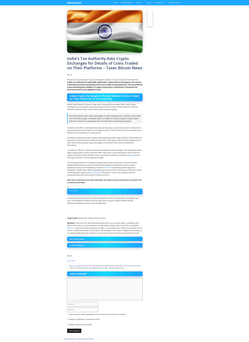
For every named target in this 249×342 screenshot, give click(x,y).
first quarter (95, 172)
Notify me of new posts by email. (80, 324)
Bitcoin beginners (127, 3)
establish (107, 167)
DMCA (139, 3)
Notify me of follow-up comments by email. (84, 319)
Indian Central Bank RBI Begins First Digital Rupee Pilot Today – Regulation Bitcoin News (96, 268)
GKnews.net (74, 2)
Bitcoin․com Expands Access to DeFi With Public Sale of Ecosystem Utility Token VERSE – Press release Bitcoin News (104, 266)
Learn (149, 3)
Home (115, 3)
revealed (130, 155)
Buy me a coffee (174, 3)
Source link (71, 261)
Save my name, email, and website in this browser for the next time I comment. (97, 314)
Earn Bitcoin (159, 3)
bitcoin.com (71, 228)
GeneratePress (89, 339)
